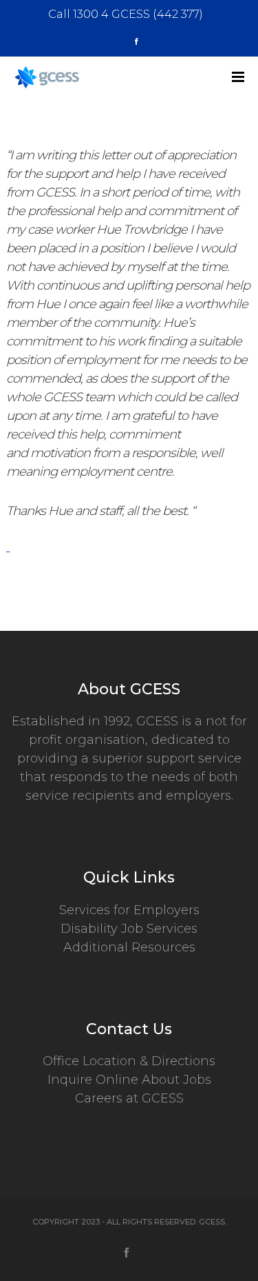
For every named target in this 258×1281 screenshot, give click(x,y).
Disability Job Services (129, 928)
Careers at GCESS (129, 1098)
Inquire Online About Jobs (129, 1079)
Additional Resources (129, 947)
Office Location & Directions (129, 1061)
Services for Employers (129, 910)
